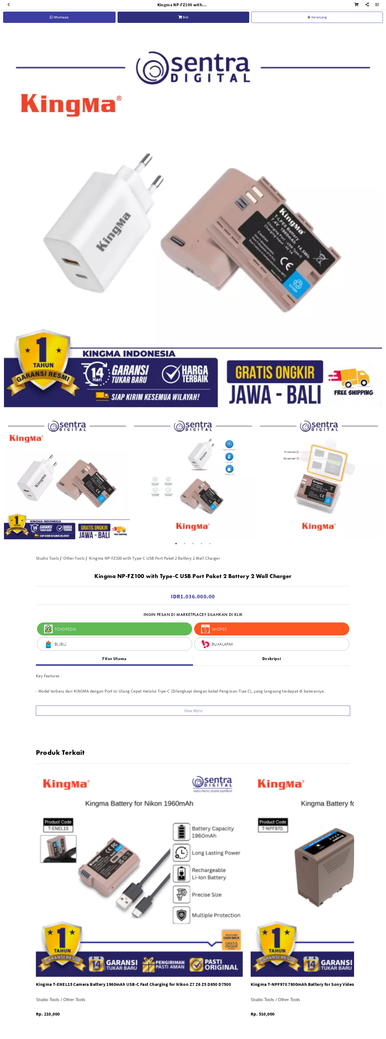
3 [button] (193, 543)
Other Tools (73, 558)
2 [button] (184, 543)
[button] (193, 711)
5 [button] (210, 543)
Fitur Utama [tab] (114, 658)
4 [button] (201, 543)
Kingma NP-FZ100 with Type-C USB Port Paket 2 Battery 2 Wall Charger (154, 558)
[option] (193, 218)
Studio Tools (47, 558)
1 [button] (176, 543)
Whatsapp (61, 17)
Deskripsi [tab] (271, 658)
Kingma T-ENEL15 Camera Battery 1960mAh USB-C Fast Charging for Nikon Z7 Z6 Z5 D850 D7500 (133, 984)
